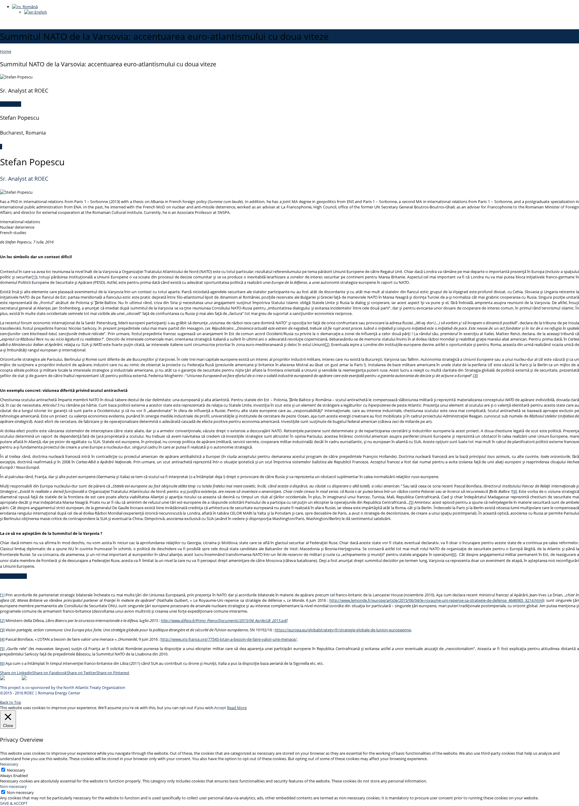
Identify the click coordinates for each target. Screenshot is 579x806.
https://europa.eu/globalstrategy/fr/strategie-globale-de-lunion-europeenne (343, 630)
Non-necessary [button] (13, 786)
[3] (475, 375)
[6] (454, 554)
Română (29, 6)
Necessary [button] (9, 764)
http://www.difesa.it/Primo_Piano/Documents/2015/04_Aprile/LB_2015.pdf (224, 620)
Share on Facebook (49, 672)
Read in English (13, 576)
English (40, 12)
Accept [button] (220, 707)
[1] (34, 277)
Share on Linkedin (16, 672)
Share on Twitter (81, 672)
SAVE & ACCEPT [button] (13, 803)
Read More (237, 707)
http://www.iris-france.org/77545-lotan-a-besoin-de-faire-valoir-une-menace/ (228, 639)
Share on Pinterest (112, 672)
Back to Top (10, 702)
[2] (327, 344)
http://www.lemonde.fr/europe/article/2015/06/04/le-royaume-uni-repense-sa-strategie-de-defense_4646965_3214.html (436, 600)
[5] (411, 502)
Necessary (16, 770)
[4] (514, 491)
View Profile (10, 104)
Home (5, 51)
